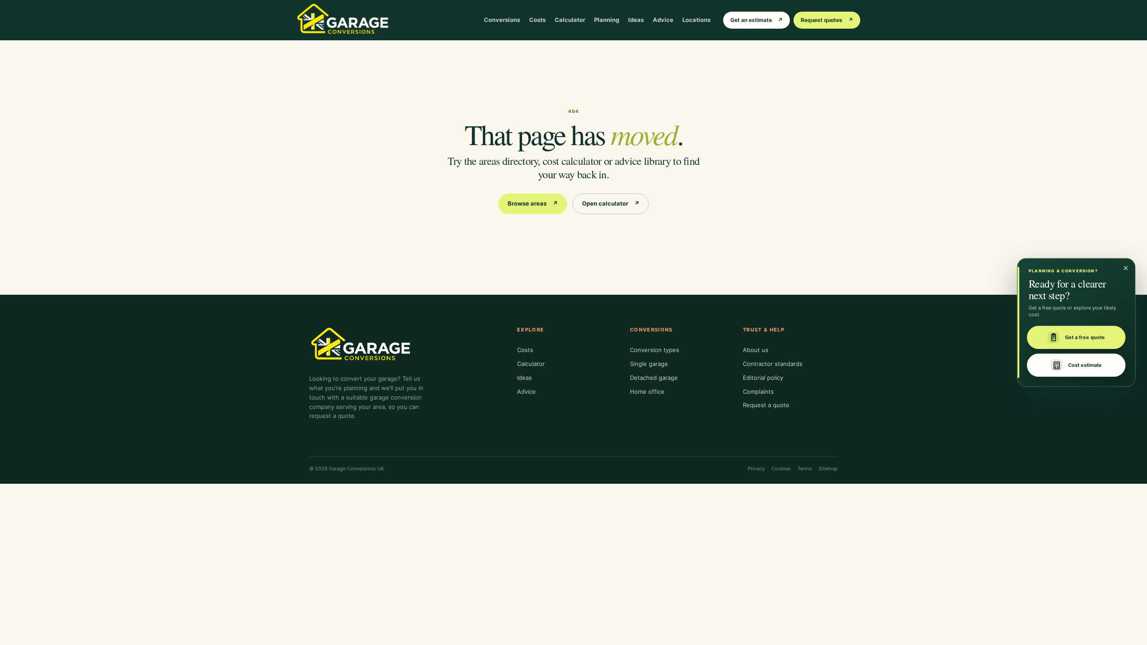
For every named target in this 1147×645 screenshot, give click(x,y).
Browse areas (533, 203)
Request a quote (766, 404)
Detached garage (654, 377)
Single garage (649, 363)
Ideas (636, 19)
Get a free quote (1085, 337)
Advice (663, 19)
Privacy (756, 468)
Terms (805, 468)
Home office (647, 391)
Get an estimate (756, 20)
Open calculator (610, 203)
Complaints (758, 391)
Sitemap (828, 468)
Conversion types (654, 349)
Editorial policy (763, 377)
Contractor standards (772, 363)
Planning (606, 19)
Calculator (570, 19)
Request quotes (827, 20)
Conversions (502, 19)
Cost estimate (1085, 365)
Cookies (781, 468)
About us (755, 349)
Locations (696, 19)
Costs (537, 19)
